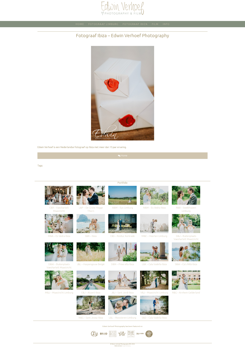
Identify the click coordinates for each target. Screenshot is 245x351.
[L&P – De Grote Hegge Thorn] (90, 187)
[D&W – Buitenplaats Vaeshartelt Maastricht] (59, 243)
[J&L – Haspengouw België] (90, 243)
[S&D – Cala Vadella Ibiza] (154, 297)
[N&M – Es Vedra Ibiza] (154, 187)
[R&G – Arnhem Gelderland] (186, 272)
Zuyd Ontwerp (126, 346)
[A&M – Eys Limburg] (122, 187)
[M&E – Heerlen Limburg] (154, 215)
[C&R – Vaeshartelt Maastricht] (59, 187)
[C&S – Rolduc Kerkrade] (122, 215)
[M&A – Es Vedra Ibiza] (59, 215)
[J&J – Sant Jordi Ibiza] (122, 272)
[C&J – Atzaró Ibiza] (90, 272)
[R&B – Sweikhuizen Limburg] (186, 187)
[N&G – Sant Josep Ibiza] (90, 297)
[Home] (122, 8)
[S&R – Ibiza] (90, 215)
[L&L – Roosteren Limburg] (122, 297)
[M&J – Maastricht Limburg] (59, 272)
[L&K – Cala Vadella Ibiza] (154, 243)
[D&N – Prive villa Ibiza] (122, 243)
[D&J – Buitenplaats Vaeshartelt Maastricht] (186, 215)
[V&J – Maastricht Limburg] (154, 272)
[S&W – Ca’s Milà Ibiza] (186, 243)
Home (123, 155)
